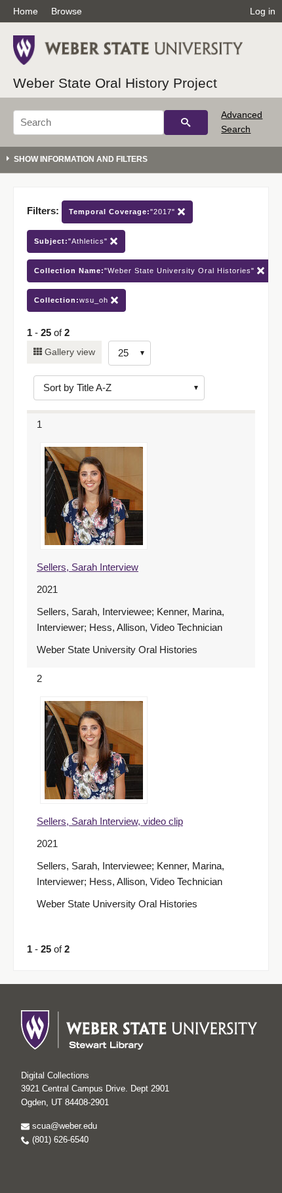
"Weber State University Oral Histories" (145, 271)
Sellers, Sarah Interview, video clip (110, 821)
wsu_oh (72, 300)
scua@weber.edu (63, 1126)
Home (25, 11)
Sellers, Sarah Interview (87, 567)
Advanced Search (241, 121)
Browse (66, 11)
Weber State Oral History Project (115, 82)
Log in (262, 11)
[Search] (186, 122)
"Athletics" (72, 241)
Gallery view (68, 352)
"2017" (123, 212)
